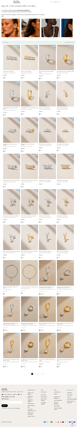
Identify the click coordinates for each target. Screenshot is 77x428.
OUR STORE (43, 394)
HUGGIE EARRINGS (58, 400)
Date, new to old (69, 42)
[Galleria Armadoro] (20, 2)
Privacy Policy (17, 408)
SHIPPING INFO (31, 403)
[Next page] (45, 374)
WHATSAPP (69, 392)
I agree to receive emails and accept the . (11, 408)
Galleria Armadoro (8, 421)
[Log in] (51, 2)
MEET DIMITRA (44, 396)
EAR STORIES (57, 406)
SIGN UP (4, 405)
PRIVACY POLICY (31, 416)
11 (42, 374)
